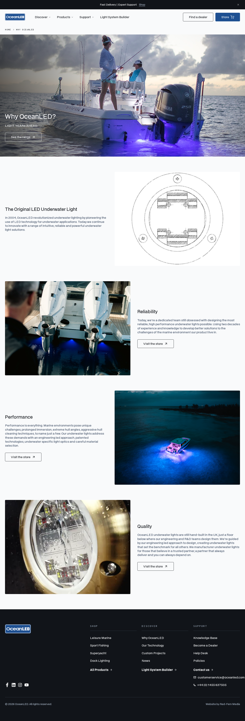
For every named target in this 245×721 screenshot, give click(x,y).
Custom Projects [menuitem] (153, 653)
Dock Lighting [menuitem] (100, 660)
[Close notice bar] (238, 4)
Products (63, 17)
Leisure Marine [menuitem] (100, 637)
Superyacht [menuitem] (98, 653)
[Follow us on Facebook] (7, 685)
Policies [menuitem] (199, 660)
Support (85, 17)
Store (225, 17)
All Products (99, 669)
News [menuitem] (146, 660)
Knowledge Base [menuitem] (205, 637)
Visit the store (153, 343)
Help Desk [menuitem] (200, 653)
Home (8, 30)
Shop (142, 4)
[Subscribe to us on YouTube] (26, 685)
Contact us (201, 669)
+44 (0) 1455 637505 (212, 685)
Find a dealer (198, 17)
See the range (20, 137)
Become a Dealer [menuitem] (205, 645)
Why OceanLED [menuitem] (153, 637)
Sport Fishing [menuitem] (99, 645)
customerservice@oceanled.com (221, 677)
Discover (41, 17)
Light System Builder (114, 17)
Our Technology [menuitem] (153, 645)
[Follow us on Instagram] (20, 685)
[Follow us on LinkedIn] (13, 685)
